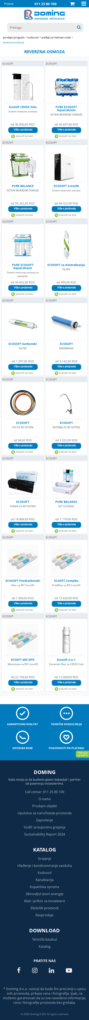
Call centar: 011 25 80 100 (44, 792)
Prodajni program (14, 37)
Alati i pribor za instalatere (44, 901)
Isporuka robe (22, 748)
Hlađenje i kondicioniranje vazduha (44, 865)
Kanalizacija (45, 879)
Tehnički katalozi (44, 939)
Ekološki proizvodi (45, 908)
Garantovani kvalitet (22, 724)
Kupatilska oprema (44, 887)
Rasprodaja (44, 915)
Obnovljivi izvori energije (45, 894)
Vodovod (44, 872)
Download (44, 930)
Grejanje (44, 858)
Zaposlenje (44, 820)
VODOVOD (32, 37)
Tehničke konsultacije (66, 724)
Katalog (44, 849)
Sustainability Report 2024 (44, 834)
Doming (44, 772)
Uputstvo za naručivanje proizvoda (45, 813)
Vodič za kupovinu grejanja (44, 827)
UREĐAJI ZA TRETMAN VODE (56, 37)
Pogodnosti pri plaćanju (66, 748)
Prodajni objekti (44, 806)
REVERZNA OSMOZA (13, 42)
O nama (44, 799)
